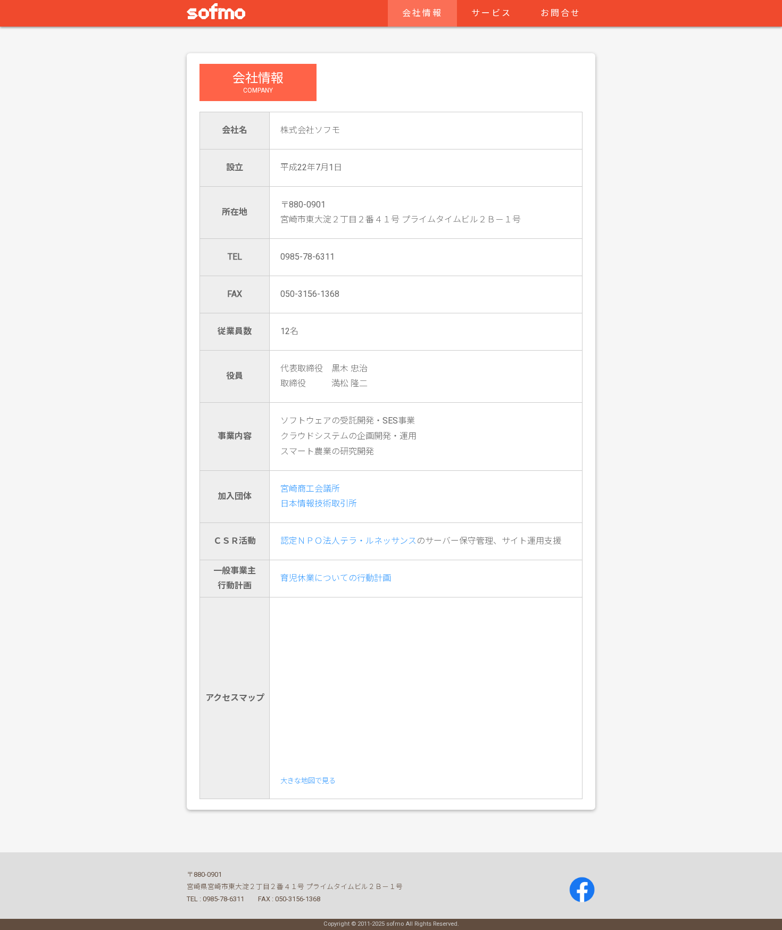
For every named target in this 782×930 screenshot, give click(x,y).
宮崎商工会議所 (310, 489)
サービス (491, 13)
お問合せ (560, 13)
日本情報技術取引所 (318, 504)
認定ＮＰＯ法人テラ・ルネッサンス (348, 541)
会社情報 (422, 13)
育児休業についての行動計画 (335, 578)
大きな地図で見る (308, 781)
